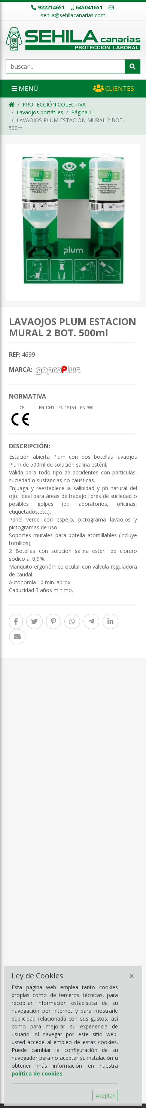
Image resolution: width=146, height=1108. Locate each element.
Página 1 (81, 112)
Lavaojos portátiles (39, 112)
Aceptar (105, 1095)
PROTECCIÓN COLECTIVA (54, 104)
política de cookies (37, 1073)
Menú (27, 88)
